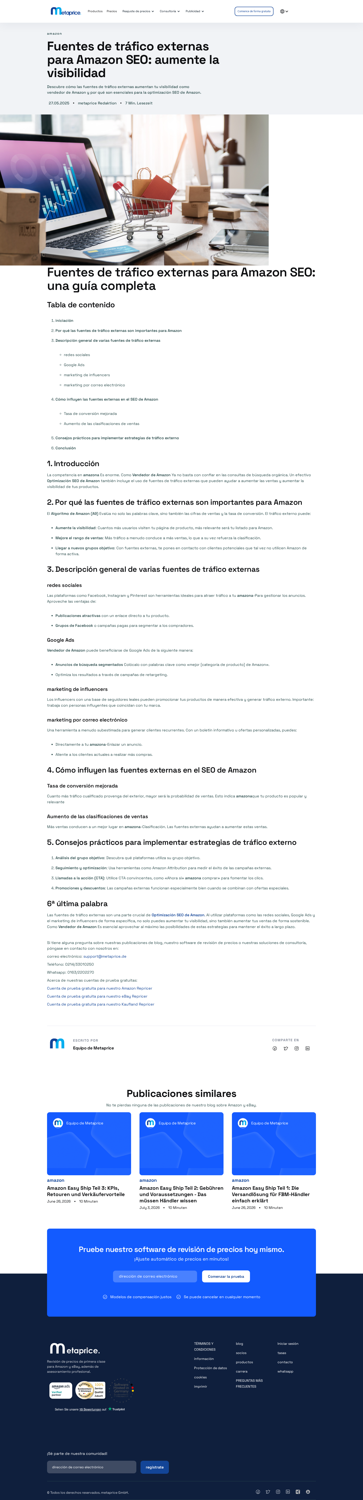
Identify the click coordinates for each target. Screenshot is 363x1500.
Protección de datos (210, 1368)
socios (241, 1353)
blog (239, 1343)
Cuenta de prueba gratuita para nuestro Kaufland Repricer (100, 1004)
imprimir (200, 1386)
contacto (285, 1362)
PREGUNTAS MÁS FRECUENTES (249, 1383)
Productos (95, 11)
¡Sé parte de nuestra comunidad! (77, 1453)
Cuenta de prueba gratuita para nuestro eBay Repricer (97, 996)
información (204, 1359)
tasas (282, 1353)
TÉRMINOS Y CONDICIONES (205, 1346)
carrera (241, 1371)
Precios (112, 11)
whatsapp (285, 1371)
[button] (137, 11)
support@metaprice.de (104, 956)
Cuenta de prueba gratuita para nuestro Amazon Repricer (99, 988)
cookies (200, 1377)
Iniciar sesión (288, 1343)
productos (244, 1362)
